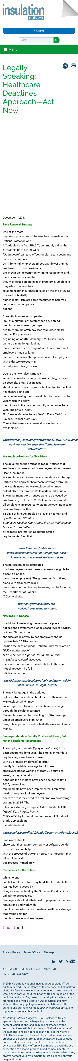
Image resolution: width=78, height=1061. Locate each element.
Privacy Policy (11, 952)
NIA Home (39, 31)
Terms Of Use (32, 952)
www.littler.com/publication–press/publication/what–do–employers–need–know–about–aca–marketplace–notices (37, 553)
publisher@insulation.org (55, 1007)
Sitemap (49, 952)
